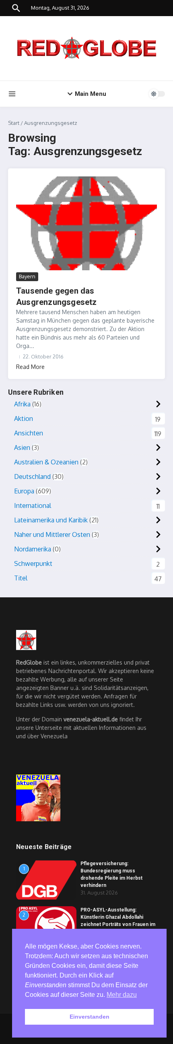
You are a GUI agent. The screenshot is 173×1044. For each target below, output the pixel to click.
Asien (22, 447)
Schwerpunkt (33, 563)
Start (13, 123)
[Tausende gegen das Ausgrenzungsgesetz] (86, 223)
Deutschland (32, 476)
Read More (30, 366)
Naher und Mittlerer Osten (52, 534)
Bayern (27, 276)
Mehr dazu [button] (122, 994)
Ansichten (28, 433)
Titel (20, 578)
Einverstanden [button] (89, 1016)
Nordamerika (32, 549)
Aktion (23, 418)
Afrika (22, 404)
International (32, 505)
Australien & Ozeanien (46, 462)
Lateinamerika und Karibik (51, 520)
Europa (24, 491)
